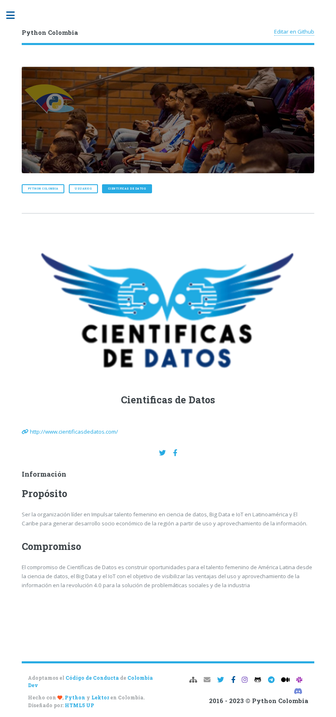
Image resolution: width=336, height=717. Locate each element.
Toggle (15, 15)
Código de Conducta (92, 677)
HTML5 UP (79, 705)
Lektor (100, 697)
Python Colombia (43, 188)
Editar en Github (294, 31)
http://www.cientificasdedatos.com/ (74, 431)
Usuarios (83, 188)
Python (75, 697)
